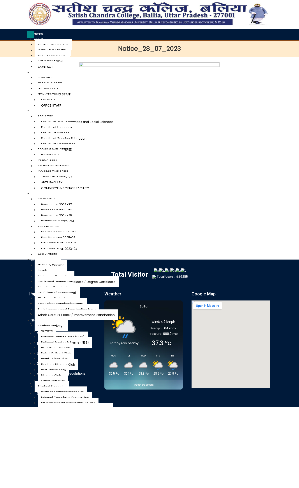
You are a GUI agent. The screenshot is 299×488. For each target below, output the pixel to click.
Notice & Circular (51, 265)
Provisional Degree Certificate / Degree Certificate (76, 282)
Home (38, 34)
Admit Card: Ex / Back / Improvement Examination (76, 315)
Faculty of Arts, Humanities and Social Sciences (77, 122)
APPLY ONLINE (48, 254)
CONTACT (45, 67)
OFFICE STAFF (51, 105)
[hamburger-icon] (30, 34)
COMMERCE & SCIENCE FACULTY (65, 188)
